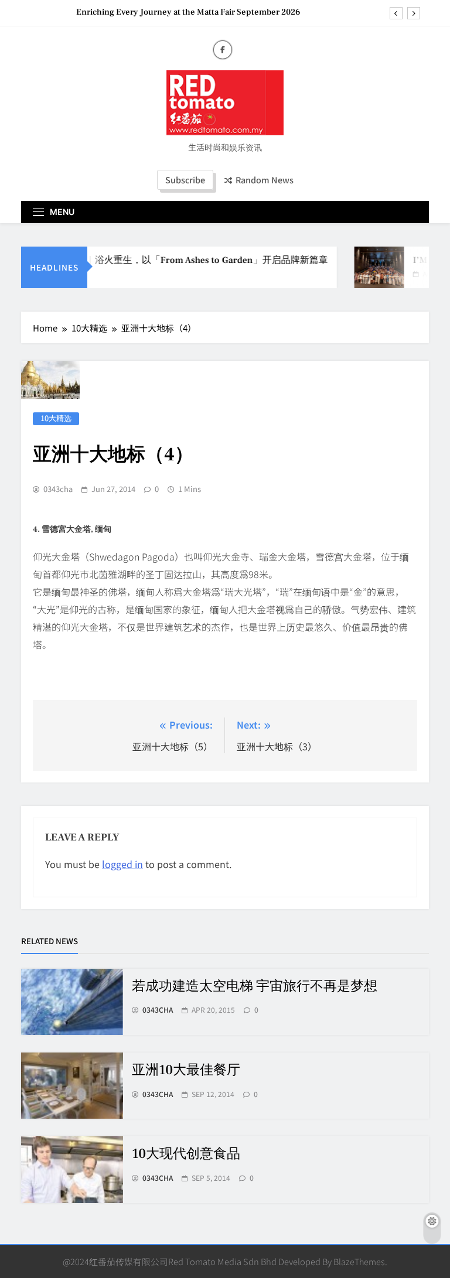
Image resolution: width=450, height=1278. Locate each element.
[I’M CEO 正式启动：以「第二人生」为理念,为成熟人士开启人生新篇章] (372, 267)
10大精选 (55, 418)
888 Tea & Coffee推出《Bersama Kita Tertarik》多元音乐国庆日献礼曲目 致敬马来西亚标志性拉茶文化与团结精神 (165, 13)
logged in (122, 864)
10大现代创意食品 (186, 1154)
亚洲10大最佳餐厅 (186, 1070)
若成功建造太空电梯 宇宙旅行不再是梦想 (254, 986)
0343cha (58, 489)
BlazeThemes (359, 1261)
